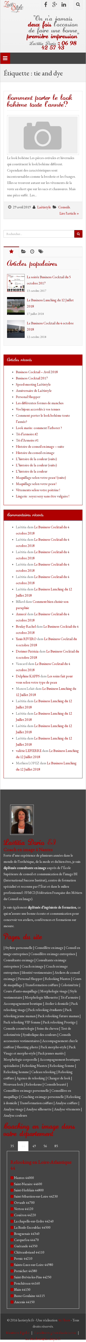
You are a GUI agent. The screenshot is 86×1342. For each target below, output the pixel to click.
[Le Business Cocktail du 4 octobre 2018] (17, 329)
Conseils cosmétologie (19, 1028)
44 (23, 1146)
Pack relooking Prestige (59, 1022)
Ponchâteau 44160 (27, 1283)
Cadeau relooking (43, 1072)
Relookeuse (34, 1084)
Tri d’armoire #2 (27, 434)
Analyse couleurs (15, 1115)
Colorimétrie (70, 985)
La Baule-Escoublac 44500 (32, 1227)
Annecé (21, 614)
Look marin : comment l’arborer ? (39, 428)
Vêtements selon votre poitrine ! (38, 490)
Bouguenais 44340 (26, 1233)
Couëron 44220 (25, 1215)
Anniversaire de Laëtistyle (34, 390)
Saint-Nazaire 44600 (28, 1184)
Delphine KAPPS (28, 676)
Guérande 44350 (25, 1246)
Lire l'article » (69, 213)
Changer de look (59, 1078)
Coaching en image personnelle (43, 1096)
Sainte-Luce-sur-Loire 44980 (33, 1264)
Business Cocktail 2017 (32, 378)
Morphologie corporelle (21, 1059)
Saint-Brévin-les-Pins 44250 (32, 1277)
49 (34, 1146)
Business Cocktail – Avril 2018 (37, 372)
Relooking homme (17, 1072)
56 (45, 1146)
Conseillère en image (49, 947)
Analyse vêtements (67, 1109)
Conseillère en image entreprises (52, 954)
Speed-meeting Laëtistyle (33, 384)
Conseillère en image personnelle (27, 1090)
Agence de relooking (31, 1078)
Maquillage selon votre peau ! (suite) (41, 477)
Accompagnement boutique (23, 1003)
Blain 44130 (22, 1289)
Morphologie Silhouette (42, 997)
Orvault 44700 (24, 1202)
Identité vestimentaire (37, 972)
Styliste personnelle (19, 947)
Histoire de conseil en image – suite (40, 446)
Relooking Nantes (58, 978)
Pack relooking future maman (59, 1016)
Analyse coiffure (66, 1103)
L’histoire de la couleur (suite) (36, 459)
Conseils (64, 207)
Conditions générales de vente (55, 1332)
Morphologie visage (54, 991)
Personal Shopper (28, 396)
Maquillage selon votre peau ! (36, 483)
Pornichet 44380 (25, 1271)
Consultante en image (19, 960)
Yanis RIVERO (26, 639)
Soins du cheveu (48, 1028)
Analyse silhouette (39, 1109)
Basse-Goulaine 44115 (29, 1295)
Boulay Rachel (26, 626)
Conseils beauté (55, 1084)
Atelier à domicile (57, 1003)
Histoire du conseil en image (35, 452)
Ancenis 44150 (24, 1302)
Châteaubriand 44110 (29, 1252)
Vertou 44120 (23, 1208)
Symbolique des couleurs (40, 1034)
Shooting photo (28, 1047)
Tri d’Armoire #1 (27, 440)
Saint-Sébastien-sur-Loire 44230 (36, 1196)
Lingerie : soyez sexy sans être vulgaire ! (42, 496)
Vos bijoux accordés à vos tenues (38, 409)
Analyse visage (14, 1109)
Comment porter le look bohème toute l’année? (39, 101)
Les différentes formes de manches (40, 403)
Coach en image (33, 966)
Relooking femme (62, 1065)
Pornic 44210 (23, 1258)
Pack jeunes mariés (51, 1053)
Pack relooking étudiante (45, 1009)
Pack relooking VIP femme (22, 1022)
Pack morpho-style (54, 1047)
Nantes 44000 (24, 1177)
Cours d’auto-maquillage (21, 991)
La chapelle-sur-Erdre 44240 (34, 1221)
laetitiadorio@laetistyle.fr (43, 1338)
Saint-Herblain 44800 (29, 1190)
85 (56, 1146)
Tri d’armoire (69, 997)
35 (12, 1146)
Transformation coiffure (42, 985)
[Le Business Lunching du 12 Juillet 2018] (17, 306)
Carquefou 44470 (26, 1240)
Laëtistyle (44, 207)
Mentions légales (18, 1332)
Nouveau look (14, 1084)
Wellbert (64, 1320)
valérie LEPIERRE (28, 750)
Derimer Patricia (27, 651)
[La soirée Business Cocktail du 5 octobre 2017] (17, 283)
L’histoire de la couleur (31, 471)
